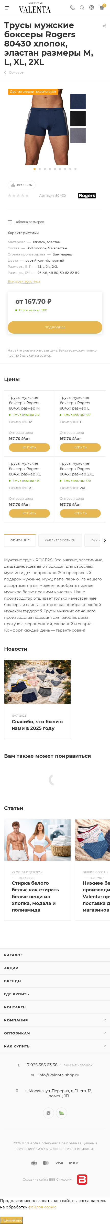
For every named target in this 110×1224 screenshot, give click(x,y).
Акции (11, 968)
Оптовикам (17, 1033)
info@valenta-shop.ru (58, 1075)
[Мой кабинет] (91, 8)
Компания (16, 1020)
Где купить (16, 994)
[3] (18, 195)
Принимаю (12, 1220)
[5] (27, 195)
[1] (9, 195)
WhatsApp (48, 1113)
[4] (22, 195)
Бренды (12, 981)
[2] (14, 195)
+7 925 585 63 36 (41, 1065)
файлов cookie (42, 1207)
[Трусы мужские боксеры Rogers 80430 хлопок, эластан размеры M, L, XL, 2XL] (55, 126)
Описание (19, 540)
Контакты (15, 1007)
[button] (34, 169)
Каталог (13, 955)
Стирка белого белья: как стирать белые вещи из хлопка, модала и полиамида (35, 896)
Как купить (17, 1046)
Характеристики (60, 540)
